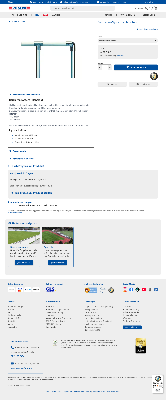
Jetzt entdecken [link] (24, 262)
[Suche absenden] (52, 8)
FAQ (9, 312)
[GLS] (64, 289)
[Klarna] (36, 289)
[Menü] (162, 375)
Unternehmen (127, 15)
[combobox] (82, 8)
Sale (45, 15)
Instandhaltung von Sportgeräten (99, 321)
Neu (37, 15)
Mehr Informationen (15, 213)
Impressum (67, 391)
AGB (47, 391)
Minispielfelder (91, 309)
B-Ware (11, 309)
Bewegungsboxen (92, 327)
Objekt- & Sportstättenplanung (98, 306)
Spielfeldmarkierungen (94, 324)
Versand (120, 55)
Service (108, 15)
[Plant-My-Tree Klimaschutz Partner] (55, 343)
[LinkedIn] (156, 289)
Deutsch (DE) (150, 2)
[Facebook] (131, 289)
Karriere (50, 306)
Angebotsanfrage (15, 306)
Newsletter (13, 327)
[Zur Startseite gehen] (19, 8)
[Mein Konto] (146, 8)
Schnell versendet (54, 284)
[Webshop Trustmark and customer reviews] (95, 290)
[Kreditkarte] (19, 289)
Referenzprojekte (92, 330)
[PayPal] (27, 289)
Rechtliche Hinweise (82, 391)
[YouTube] (144, 289)
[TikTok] (137, 289)
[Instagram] (125, 289)
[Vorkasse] (11, 289)
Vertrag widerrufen (132, 327)
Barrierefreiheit (99, 391)
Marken (56, 15)
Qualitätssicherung (54, 312)
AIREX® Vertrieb (53, 324)
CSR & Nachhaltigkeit (55, 321)
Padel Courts (90, 312)
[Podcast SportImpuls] (150, 289)
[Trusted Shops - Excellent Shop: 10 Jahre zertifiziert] (140, 346)
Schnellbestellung (131, 309)
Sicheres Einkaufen (93, 284)
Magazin (11, 324)
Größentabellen (15, 315)
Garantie (127, 306)
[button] (51, 94)
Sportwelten (51, 327)
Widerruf (127, 318)
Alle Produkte (19, 15)
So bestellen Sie (130, 315)
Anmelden (139, 8)
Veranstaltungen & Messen (58, 318)
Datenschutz (56, 391)
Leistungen (149, 15)
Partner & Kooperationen (57, 309)
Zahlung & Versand (131, 321)
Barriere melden (114, 391)
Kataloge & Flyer (15, 318)
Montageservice (91, 315)
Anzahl (100, 64)
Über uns (50, 315)
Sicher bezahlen (15, 284)
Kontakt (11, 321)
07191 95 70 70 (17, 356)
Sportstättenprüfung (94, 318)
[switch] (158, 390)
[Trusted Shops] (111, 290)
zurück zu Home (18, 21)
